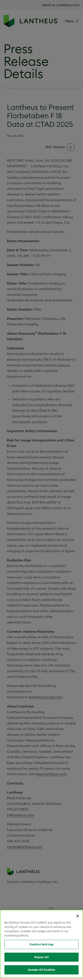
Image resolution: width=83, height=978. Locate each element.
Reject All (41, 957)
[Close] (78, 916)
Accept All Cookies (41, 969)
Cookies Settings (41, 944)
